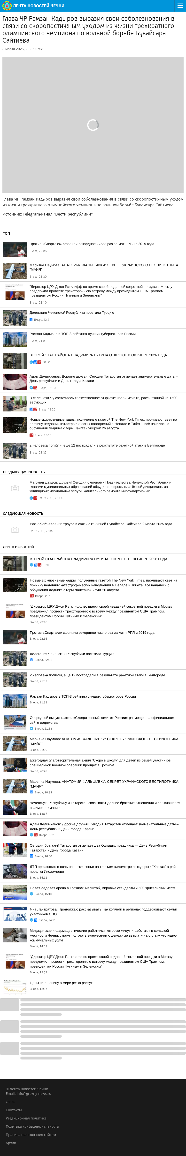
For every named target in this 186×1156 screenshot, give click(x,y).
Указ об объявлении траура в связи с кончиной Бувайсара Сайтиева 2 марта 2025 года (101, 524)
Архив (11, 1143)
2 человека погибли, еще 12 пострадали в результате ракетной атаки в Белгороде (97, 445)
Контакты (14, 1110)
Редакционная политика (26, 1118)
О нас (10, 1101)
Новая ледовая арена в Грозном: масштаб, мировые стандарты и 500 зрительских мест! (102, 888)
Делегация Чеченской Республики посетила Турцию (72, 312)
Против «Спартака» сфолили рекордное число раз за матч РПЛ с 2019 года (92, 244)
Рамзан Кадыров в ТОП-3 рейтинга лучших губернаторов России (83, 334)
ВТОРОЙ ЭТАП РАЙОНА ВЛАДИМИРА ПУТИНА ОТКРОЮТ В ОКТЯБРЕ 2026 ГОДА (98, 355)
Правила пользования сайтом (31, 1134)
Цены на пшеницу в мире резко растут (61, 983)
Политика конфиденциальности (32, 1126)
